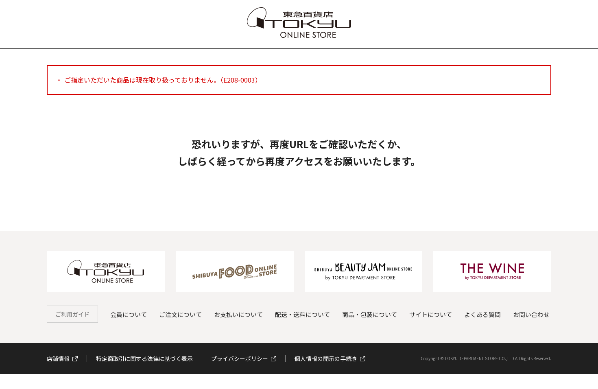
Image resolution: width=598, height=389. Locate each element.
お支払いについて (238, 314)
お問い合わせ (531, 314)
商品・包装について (369, 314)
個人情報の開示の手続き (326, 358)
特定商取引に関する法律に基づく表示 (144, 358)
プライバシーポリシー (239, 358)
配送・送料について (302, 314)
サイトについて (430, 314)
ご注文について (180, 314)
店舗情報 (58, 358)
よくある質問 (482, 314)
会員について (128, 314)
